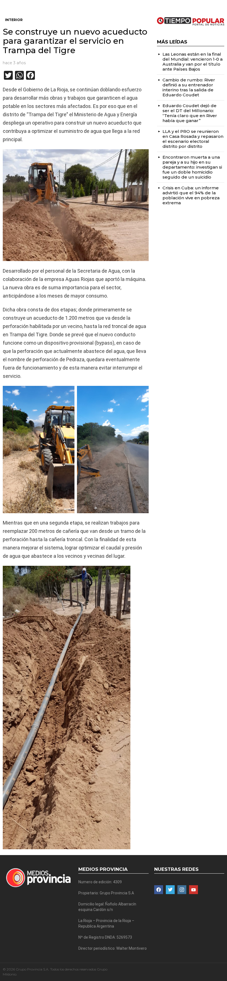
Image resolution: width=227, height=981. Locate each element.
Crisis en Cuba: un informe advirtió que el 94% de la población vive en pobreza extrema (191, 195)
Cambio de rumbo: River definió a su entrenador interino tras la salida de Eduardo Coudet (188, 87)
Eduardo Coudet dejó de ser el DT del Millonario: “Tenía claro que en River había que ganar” (189, 113)
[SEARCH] (222, 4)
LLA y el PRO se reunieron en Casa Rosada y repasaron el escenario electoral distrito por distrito (192, 139)
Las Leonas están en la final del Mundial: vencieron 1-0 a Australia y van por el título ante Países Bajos (192, 61)
